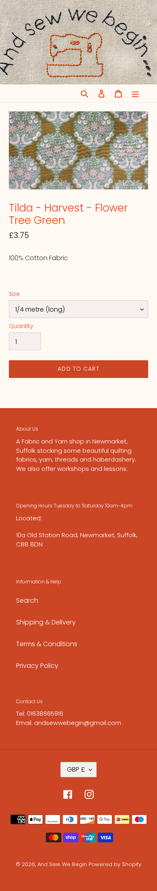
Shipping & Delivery (46, 622)
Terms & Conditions (46, 644)
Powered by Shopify (115, 864)
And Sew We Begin (62, 864)
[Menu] (135, 93)
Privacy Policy (37, 665)
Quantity (21, 326)
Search (27, 600)
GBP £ (76, 769)
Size (14, 294)
